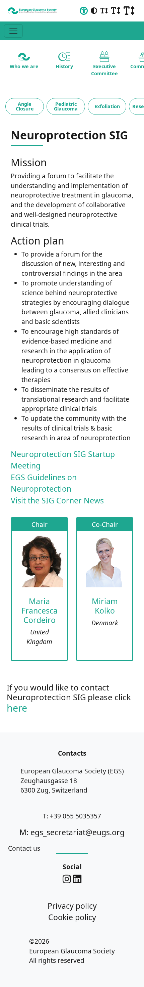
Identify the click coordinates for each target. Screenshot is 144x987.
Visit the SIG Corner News (57, 500)
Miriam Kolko (105, 606)
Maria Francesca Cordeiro (39, 610)
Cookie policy (72, 917)
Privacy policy (72, 905)
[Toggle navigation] (13, 31)
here (17, 707)
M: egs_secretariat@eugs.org (72, 832)
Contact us (24, 848)
